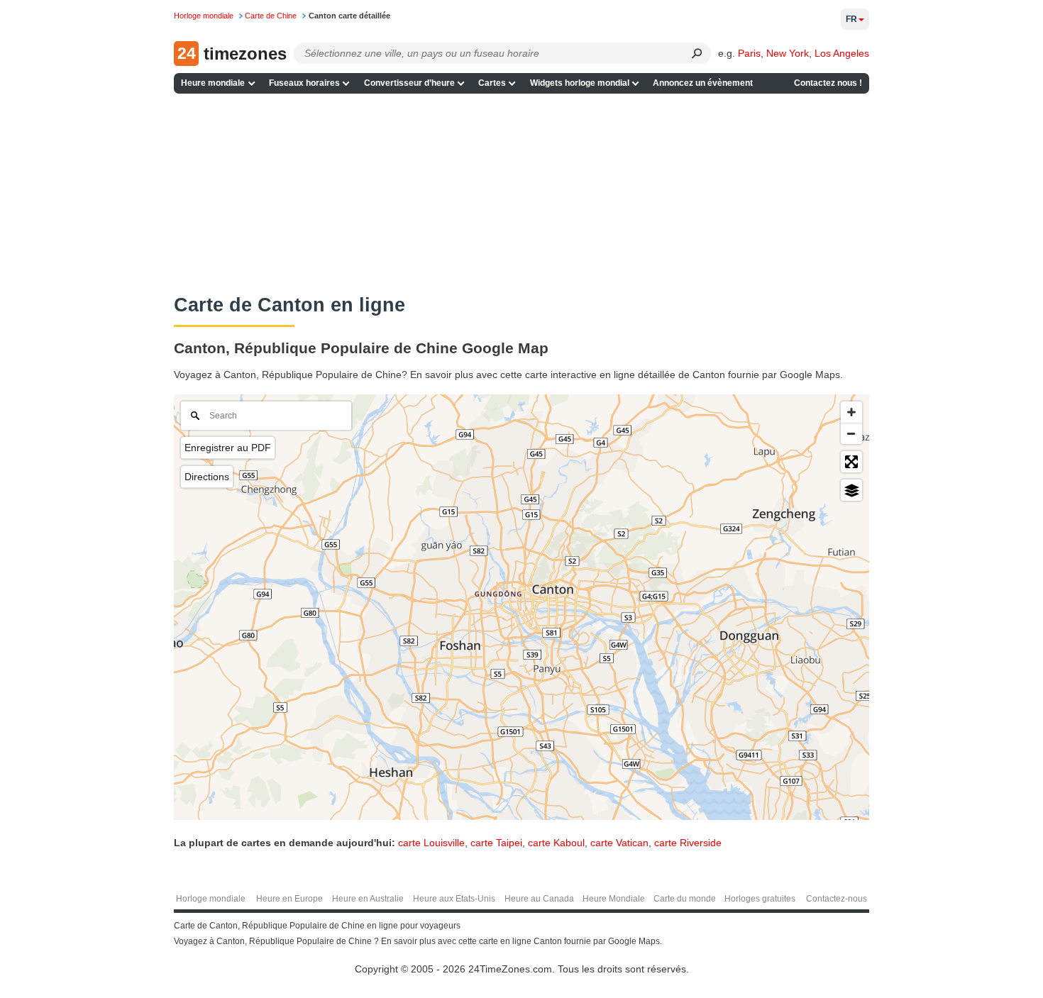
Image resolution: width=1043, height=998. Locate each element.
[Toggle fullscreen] (851, 461)
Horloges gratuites (759, 899)
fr (851, 19)
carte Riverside (688, 842)
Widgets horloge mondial (579, 83)
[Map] (521, 607)
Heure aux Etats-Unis (454, 899)
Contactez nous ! (828, 83)
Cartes (492, 83)
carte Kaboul (556, 842)
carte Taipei (496, 842)
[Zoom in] (851, 412)
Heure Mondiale (614, 899)
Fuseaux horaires (304, 83)
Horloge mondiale (210, 899)
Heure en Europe (289, 899)
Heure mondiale (213, 83)
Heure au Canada (539, 899)
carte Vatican (619, 842)
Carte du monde (684, 899)
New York (787, 53)
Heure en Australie (368, 899)
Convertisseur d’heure (409, 83)
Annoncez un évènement (703, 83)
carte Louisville (431, 842)
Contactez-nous (836, 899)
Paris (749, 53)
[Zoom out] (851, 433)
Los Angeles (842, 53)
